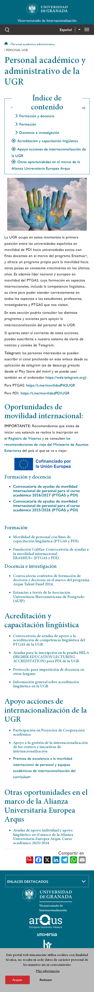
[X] (47, 859)
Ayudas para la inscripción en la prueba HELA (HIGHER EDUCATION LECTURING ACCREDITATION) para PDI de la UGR (51, 657)
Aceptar (17, 980)
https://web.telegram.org (65, 377)
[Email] (82, 859)
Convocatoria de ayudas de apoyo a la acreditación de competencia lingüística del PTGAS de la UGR (49, 640)
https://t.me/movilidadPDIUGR (45, 393)
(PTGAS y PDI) (46, 491)
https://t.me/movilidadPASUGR (50, 385)
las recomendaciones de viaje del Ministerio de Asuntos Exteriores (46, 444)
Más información (48, 971)
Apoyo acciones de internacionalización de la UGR (49, 152)
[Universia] (47, 934)
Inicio (6, 44)
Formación (27, 124)
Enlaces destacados (27, 882)
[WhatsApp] (73, 859)
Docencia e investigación (39, 132)
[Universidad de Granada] (47, 9)
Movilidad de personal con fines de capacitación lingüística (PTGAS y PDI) (45, 539)
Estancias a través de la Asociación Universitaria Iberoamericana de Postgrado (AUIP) (48, 597)
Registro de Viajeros (25, 438)
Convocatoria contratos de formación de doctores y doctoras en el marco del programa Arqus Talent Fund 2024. (51, 580)
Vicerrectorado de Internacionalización (47, 20)
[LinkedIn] (55, 859)
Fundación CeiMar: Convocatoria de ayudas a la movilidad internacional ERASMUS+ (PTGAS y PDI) (51, 554)
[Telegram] (64, 859)
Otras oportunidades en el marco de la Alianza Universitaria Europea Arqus (46, 165)
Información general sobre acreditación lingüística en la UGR (46, 684)
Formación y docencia (36, 116)
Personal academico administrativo (33, 44)
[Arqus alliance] (45, 921)
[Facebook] (38, 859)
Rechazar (46, 980)
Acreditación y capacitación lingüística (47, 141)
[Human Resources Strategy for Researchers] (47, 946)
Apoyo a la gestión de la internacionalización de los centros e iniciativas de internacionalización (50, 747)
